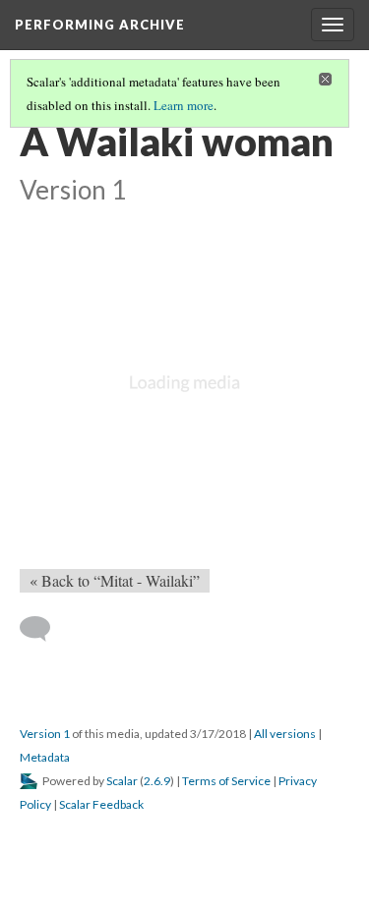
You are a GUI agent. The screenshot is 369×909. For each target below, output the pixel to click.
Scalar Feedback (101, 804)
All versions (285, 733)
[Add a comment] (44, 629)
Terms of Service (226, 780)
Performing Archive (100, 24)
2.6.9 (157, 780)
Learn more (184, 105)
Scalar (122, 780)
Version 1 (45, 733)
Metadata (45, 757)
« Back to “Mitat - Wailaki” (115, 580)
